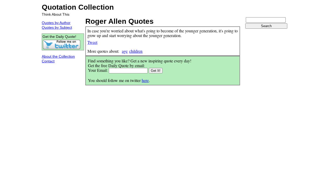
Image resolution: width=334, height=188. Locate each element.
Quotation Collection (78, 7)
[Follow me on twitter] (62, 48)
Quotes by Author (56, 23)
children (135, 51)
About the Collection (58, 56)
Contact (48, 61)
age (125, 51)
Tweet (92, 42)
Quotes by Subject (57, 27)
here (145, 80)
